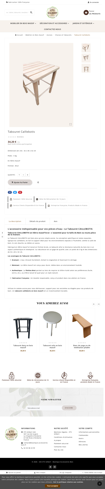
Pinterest (20, 192)
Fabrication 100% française (19, 2)
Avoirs (81, 438)
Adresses (82, 442)
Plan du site (58, 450)
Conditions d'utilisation (63, 437)
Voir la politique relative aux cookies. (68, 482)
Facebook (10, 192)
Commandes (83, 435)
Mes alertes (83, 445)
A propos (57, 440)
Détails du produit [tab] (38, 221)
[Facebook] (50, 467)
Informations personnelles (89, 432)
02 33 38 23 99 (29, 448)
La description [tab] (15, 221)
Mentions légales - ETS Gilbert (63, 433)
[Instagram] (54, 467)
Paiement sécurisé (61, 443)
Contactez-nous (60, 447)
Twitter (15, 192)
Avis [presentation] (55, 221)
